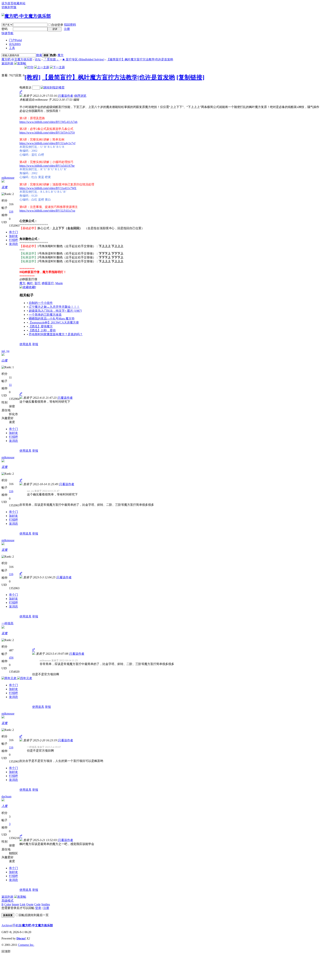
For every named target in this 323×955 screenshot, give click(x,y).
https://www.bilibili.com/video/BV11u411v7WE (47, 188)
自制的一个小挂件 (41, 302)
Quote (29, 904)
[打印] (28, 67)
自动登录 (57, 24)
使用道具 (25, 344)
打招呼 (13, 240)
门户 (15, 40)
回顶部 (5, 951)
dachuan (6, 796)
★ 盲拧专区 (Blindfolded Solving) (83, 59)
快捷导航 (7, 33)
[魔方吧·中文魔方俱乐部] (26, 16)
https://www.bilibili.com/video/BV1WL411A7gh (48, 121)
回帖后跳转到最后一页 (34, 915)
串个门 (13, 232)
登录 (38, 908)
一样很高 (7, 623)
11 (10, 384)
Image (15, 904)
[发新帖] (20, 63)
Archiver (6, 925)
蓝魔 (4, 187)
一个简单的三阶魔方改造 (45, 314)
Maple (59, 283)
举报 (35, 344)
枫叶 (30, 283)
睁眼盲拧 (48, 283)
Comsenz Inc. (26, 944)
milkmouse (7, 177)
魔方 (61, 55)
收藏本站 (19, 3)
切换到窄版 (8, 7)
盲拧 (37, 283)
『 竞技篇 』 (51, 59)
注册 (67, 28)
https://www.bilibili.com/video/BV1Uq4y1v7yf (47, 143)
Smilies (45, 904)
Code (37, 904)
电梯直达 (25, 87)
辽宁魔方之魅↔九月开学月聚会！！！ (54, 306)
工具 (12, 48)
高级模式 (7, 900)
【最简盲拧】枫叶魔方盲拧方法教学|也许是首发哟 (140, 59)
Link (22, 904)
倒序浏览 (80, 95)
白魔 (4, 360)
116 (11, 211)
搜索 (39, 55)
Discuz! (21, 938)
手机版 (17, 925)
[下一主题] (57, 67)
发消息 (13, 243)
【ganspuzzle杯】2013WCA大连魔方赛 (54, 322)
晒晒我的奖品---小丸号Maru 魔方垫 (52, 318)
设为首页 (7, 3)
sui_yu (5, 351)
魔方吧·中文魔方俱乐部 (16, 59)
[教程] (32, 77)
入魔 (4, 806)
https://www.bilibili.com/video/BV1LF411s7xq (47, 210)
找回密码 (70, 24)
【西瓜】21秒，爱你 (42, 330)
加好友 (13, 236)
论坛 (15, 44)
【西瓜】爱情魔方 (41, 326)
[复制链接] (190, 77)
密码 (4, 28)
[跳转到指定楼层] (52, 87)
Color (7, 904)
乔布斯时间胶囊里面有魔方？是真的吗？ (56, 334)
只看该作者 (65, 95)
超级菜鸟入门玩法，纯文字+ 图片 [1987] (55, 310)
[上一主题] (41, 67)
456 (11, 657)
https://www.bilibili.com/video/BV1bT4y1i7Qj (47, 132)
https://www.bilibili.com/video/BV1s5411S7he (47, 165)
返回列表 (7, 63)
